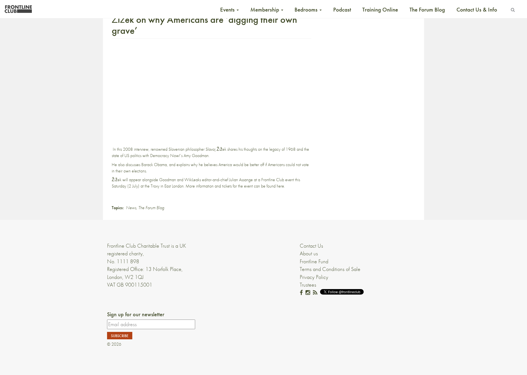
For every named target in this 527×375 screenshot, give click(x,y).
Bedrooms (307, 9)
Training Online (380, 9)
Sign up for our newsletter (135, 314)
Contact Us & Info (476, 9)
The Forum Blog (427, 9)
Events (228, 9)
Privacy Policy (314, 277)
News (131, 208)
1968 (291, 149)
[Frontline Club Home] (18, 7)
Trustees (308, 284)
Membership (265, 9)
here (280, 186)
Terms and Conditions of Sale (330, 269)
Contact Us (311, 245)
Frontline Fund (314, 261)
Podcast (342, 9)
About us (309, 253)
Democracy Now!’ (165, 155)
